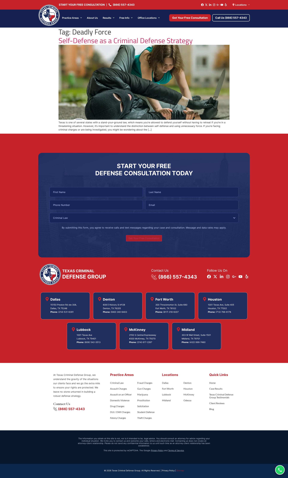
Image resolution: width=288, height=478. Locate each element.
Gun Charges (144, 388)
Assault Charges (118, 388)
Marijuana (142, 394)
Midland (166, 400)
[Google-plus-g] (218, 4)
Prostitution (143, 400)
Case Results (215, 388)
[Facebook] (202, 4)
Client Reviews (217, 403)
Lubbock (166, 394)
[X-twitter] (206, 4)
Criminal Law (117, 382)
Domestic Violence (119, 400)
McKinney (188, 394)
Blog (211, 409)
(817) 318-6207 (171, 312)
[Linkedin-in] (210, 4)
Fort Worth (168, 388)
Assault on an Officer (121, 394)
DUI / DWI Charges (120, 412)
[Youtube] (221, 4)
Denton (187, 382)
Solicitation (143, 406)
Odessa (187, 400)
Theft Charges (144, 417)
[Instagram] (214, 4)
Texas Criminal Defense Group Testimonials (221, 396)
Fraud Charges (144, 382)
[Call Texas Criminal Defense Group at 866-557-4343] (280, 470)
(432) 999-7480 (197, 342)
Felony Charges (118, 417)
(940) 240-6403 (119, 312)
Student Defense (145, 412)
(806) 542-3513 (92, 342)
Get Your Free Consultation (144, 238)
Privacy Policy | (169, 470)
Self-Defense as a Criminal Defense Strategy (125, 40)
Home (212, 382)
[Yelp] (225, 4)
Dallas (165, 382)
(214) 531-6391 (66, 312)
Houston (188, 388)
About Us (92, 17)
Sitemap (180, 470)
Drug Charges (117, 406)
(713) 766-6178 (223, 312)
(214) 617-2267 (144, 342)
